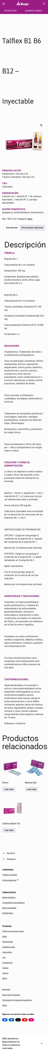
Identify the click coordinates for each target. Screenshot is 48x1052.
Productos (7, 926)
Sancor (5, 973)
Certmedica (7, 952)
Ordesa (5, 968)
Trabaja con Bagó (9, 875)
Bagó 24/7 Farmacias (11, 995)
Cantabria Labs (8, 947)
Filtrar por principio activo (13, 931)
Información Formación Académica (17, 1000)
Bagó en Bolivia (8, 897)
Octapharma (7, 963)
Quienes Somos (9, 892)
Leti (3, 957)
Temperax (11, 859)
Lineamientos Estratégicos (13, 903)
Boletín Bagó (7, 913)
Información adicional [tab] (32, 227)
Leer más (8, 789)
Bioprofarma (7, 942)
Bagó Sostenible (9, 908)
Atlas (4, 1005)
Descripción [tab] (12, 227)
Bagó (30, 219)
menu (3, 3)
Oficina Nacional (9, 880)
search (44, 3)
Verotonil (10, 853)
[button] (41, 125)
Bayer (4, 978)
